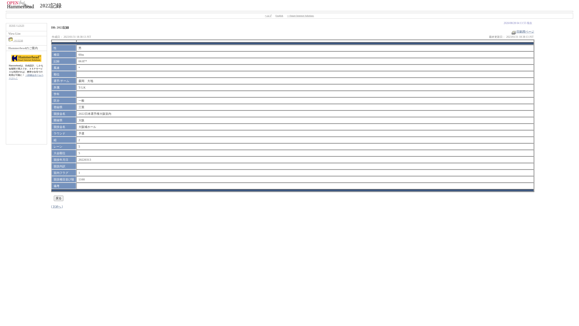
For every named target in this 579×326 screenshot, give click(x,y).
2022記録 (18, 40)
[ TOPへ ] (57, 206)
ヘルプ (268, 15)
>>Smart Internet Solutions (300, 15)
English (279, 15)
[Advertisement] (26, 114)
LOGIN (20, 25)
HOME (12, 25)
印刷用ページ (525, 31)
